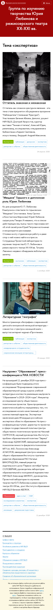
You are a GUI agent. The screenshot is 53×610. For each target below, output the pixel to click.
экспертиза (42, 142)
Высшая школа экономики (16, 3)
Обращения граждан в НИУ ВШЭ (15, 560)
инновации (8, 510)
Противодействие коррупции (14, 567)
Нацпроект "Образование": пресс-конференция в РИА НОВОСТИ (24, 373)
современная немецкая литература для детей (20, 353)
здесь (41, 591)
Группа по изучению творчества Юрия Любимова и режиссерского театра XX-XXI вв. (26, 18)
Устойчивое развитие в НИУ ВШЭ (15, 546)
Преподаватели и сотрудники (14, 550)
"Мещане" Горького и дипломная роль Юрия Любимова (24, 199)
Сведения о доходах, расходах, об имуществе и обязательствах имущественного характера (20, 571)
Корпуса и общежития (11, 553)
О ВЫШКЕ (7, 536)
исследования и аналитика (14, 500)
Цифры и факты (8, 540)
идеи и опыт (21, 496)
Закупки (5, 557)
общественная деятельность (34, 146)
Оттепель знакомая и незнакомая (24, 103)
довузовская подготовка (24, 510)
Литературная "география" (20, 317)
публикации (19, 142)
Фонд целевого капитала (12, 563)
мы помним (19, 261)
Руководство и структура (12, 543)
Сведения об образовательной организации (19, 576)
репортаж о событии (12, 146)
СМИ (31, 496)
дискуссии (31, 142)
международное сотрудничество (17, 348)
